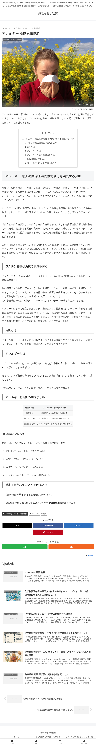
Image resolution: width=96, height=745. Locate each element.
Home (16, 737)
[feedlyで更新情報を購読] (25, 546)
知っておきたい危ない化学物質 (48, 737)
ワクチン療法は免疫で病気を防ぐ (42, 143)
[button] (88, 483)
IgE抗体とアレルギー (38, 159)
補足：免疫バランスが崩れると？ (42, 163)
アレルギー (35, 514)
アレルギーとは (34, 151)
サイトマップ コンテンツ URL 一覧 (79, 737)
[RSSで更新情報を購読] (71, 546)
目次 (44, 133)
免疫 (44, 514)
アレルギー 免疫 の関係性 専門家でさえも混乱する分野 (49, 139)
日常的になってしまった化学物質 (16, 514)
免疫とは (31, 147)
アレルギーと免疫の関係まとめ (41, 155)
